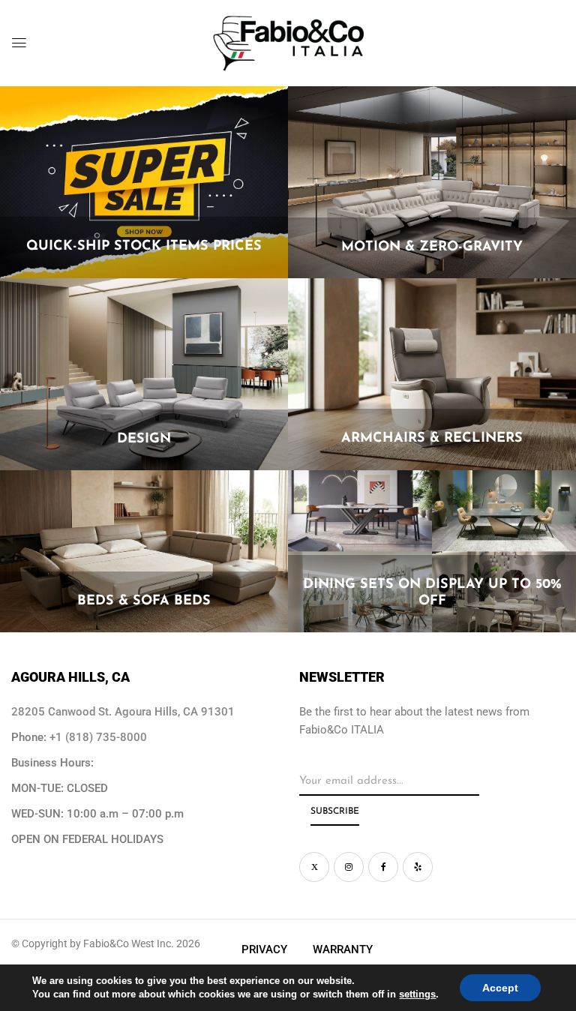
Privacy (264, 949)
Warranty (343, 949)
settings (417, 994)
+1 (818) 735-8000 (98, 737)
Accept (500, 988)
